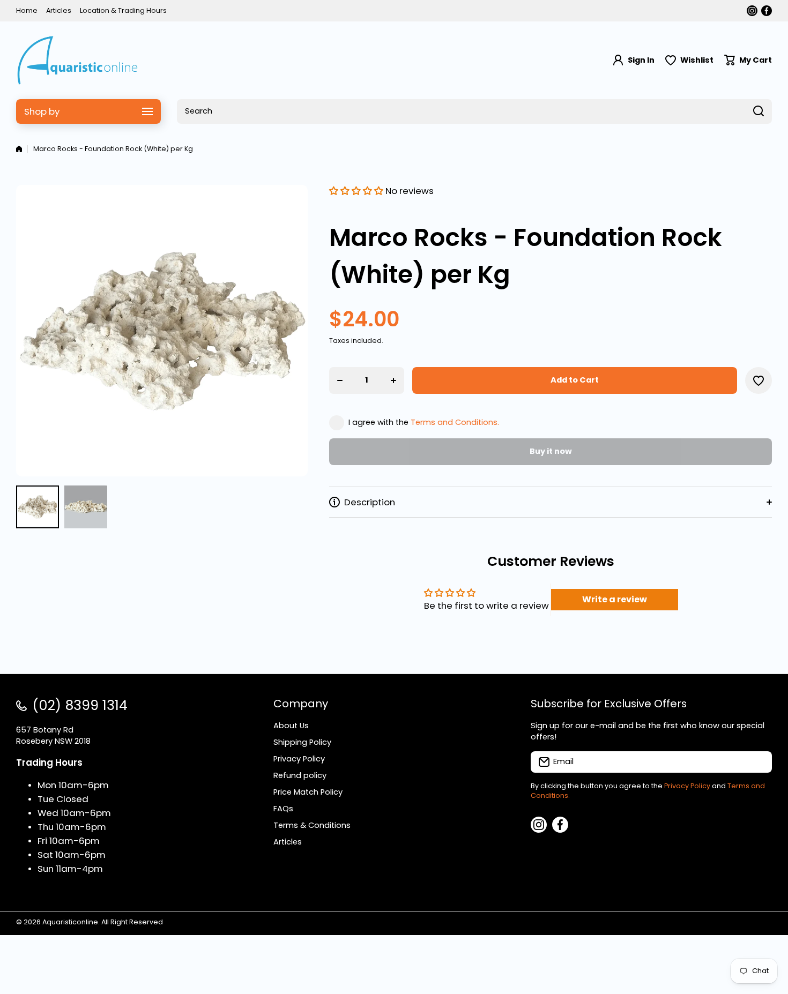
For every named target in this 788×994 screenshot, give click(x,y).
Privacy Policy (687, 785)
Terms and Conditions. (455, 422)
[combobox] (474, 111)
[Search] (758, 111)
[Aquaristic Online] (77, 60)
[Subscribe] (758, 762)
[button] (748, 60)
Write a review (614, 599)
